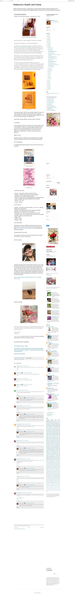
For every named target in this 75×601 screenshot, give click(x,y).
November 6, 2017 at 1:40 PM (26, 405)
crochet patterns (49, 474)
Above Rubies (49, 415)
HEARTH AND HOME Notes (55, 463)
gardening (51, 457)
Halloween (53, 464)
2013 (48, 84)
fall (59, 426)
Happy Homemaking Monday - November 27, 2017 (52, 51)
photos (48, 421)
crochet (53, 444)
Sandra (27, 36)
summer (56, 434)
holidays (54, 421)
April (49, 76)
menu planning (49, 432)
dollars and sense (56, 422)
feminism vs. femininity (53, 486)
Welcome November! (19, 353)
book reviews (52, 438)
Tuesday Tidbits (50, 60)
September (50, 69)
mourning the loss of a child (50, 467)
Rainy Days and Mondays (55, 335)
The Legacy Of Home (50, 414)
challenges (57, 469)
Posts (48, 28)
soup (58, 449)
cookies (47, 457)
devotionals (54, 474)
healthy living (54, 442)
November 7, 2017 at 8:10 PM (30, 484)
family (55, 423)
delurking (47, 486)
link (47, 488)
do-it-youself (48, 442)
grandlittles (53, 440)
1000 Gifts (54, 424)
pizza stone (57, 489)
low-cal (58, 466)
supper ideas (48, 451)
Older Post (42, 527)
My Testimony (52, 443)
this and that (50, 423)
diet (47, 465)
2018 (48, 45)
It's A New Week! (54, 292)
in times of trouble (48, 464)
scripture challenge (57, 462)
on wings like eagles (50, 388)
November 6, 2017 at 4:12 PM (26, 424)
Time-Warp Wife (49, 478)
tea (52, 451)
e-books (57, 450)
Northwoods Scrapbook (50, 109)
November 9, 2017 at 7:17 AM (30, 503)
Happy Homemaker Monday (20, 359)
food (55, 419)
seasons (54, 425)
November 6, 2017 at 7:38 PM (30, 468)
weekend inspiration (57, 475)
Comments (49, 30)
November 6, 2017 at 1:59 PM (30, 414)
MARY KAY (48, 16)
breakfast (47, 450)
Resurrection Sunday (49, 445)
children (57, 438)
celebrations (56, 445)
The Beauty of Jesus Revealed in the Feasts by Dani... (53, 65)
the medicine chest (56, 490)
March (49, 77)
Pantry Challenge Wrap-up (55, 403)
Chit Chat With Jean (50, 99)
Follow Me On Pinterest (50, 101)
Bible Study (58, 443)
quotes (58, 474)
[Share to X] (28, 358)
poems (57, 455)
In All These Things (50, 105)
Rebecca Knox (19, 372)
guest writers (52, 480)
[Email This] (26, 358)
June (49, 73)
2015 (48, 81)
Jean (17, 390)
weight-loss (48, 463)
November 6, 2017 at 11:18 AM (27, 384)
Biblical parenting (48, 468)
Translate (53, 252)
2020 (48, 42)
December (49, 47)
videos (57, 444)
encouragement (53, 452)
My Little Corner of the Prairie (52, 402)
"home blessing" (35, 207)
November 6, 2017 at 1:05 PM (30, 397)
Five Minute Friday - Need (21, 346)
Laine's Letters (49, 413)
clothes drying (52, 479)
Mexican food (58, 464)
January (49, 78)
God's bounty (53, 477)
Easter (49, 444)
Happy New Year (53, 456)
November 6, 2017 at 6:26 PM (23, 440)
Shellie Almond (19, 405)
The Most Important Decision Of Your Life (53, 93)
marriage (52, 450)
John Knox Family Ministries (51, 106)
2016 (48, 80)
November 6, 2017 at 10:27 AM (27, 372)
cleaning (57, 458)
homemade (56, 432)
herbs (56, 457)
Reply (17, 369)
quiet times (47, 490)
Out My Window (49, 342)
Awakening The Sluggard (51, 98)
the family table (48, 454)
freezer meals (51, 465)
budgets (47, 434)
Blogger (39, 592)
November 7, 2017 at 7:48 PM (25, 476)
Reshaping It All (58, 477)
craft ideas (47, 446)
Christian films (54, 468)
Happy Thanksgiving (51, 53)
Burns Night (54, 476)
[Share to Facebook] (29, 358)
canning (53, 458)
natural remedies (57, 467)
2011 (48, 86)
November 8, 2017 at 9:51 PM (27, 492)
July (48, 72)
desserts (54, 454)
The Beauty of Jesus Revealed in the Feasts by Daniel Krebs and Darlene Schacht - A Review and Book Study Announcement (28, 350)
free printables (49, 462)
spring (52, 426)
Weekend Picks (55, 478)
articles (57, 441)
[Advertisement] (53, 145)
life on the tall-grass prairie (52, 449)
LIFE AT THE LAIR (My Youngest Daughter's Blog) (52, 108)
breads (58, 456)
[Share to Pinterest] (30, 358)
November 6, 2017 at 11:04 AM (23, 378)
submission (51, 475)
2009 (48, 89)
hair (49, 487)
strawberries (51, 490)
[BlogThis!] (27, 358)
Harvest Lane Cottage (26, 47)
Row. (17, 378)
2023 (48, 38)
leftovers (54, 466)
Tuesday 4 (49, 334)
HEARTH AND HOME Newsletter (52, 433)
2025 (48, 36)
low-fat (56, 480)
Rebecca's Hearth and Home (27, 4)
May (48, 74)
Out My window (19, 424)
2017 (48, 46)
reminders (55, 481)
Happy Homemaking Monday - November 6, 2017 (52, 62)
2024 (48, 37)
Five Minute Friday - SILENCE (52, 58)
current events (57, 479)
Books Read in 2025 (55, 298)
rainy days (47, 475)
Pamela (18, 440)
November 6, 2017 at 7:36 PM (30, 448)
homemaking (53, 437)
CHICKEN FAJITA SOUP (55, 310)
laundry (59, 465)
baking (56, 426)
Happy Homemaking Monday (32, 37)
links (52, 434)
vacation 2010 (56, 451)
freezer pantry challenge (55, 446)
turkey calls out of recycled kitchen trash (25, 228)
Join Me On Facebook (50, 412)
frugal (47, 439)
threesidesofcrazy (19, 492)
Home (29, 527)
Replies (19, 395)
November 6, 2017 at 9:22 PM (30, 431)
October (49, 68)
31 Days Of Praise (53, 439)
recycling (51, 481)
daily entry (54, 436)
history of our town (54, 487)
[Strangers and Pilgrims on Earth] (53, 243)
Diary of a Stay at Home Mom (32, 36)
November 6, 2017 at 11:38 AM (23, 390)
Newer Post (16, 527)
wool (46, 491)
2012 (48, 85)
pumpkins (47, 456)
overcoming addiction (52, 489)
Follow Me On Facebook (50, 100)
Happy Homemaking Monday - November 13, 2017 (52, 57)
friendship (53, 453)
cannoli (48, 479)
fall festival (47, 480)
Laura (18, 47)
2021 (48, 41)
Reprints (47, 452)
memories (52, 455)
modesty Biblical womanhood (53, 488)
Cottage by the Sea (50, 326)
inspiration (55, 465)
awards (59, 478)
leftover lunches (49, 466)
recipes (48, 419)
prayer (53, 462)
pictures (57, 453)
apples (53, 469)
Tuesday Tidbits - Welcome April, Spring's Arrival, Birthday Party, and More (56, 317)
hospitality (58, 487)
